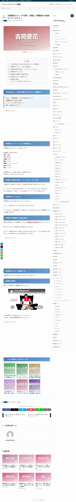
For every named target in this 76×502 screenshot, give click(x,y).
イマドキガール (58, 111)
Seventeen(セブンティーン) (61, 187)
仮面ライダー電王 (59, 247)
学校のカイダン (58, 269)
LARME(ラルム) (58, 162)
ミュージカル (58, 151)
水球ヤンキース (58, 340)
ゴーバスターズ (58, 283)
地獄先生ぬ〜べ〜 (59, 253)
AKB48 (56, 47)
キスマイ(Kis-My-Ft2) (59, 124)
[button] (6, 409)
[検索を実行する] (72, 15)
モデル (5, 20)
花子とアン (57, 331)
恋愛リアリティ (58, 272)
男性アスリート (58, 132)
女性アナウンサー (59, 262)
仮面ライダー (58, 211)
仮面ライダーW (58, 213)
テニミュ (57, 141)
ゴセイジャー (58, 286)
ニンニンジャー (58, 297)
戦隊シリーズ (58, 275)
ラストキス (57, 204)
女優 (56, 259)
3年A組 (56, 33)
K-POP (56, 66)
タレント (57, 135)
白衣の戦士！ (58, 44)
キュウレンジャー (59, 278)
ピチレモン (57, 199)
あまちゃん (57, 309)
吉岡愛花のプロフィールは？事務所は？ (21, 66)
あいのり (57, 108)
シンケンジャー (58, 292)
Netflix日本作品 (58, 77)
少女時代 (57, 74)
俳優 (56, 250)
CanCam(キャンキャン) (60, 157)
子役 (56, 265)
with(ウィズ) (57, 193)
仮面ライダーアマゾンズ (60, 216)
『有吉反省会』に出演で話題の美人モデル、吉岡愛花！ (25, 64)
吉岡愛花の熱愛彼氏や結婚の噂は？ (19, 74)
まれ (56, 325)
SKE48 (56, 90)
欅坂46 (56, 334)
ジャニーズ (57, 121)
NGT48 (56, 80)
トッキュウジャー (59, 294)
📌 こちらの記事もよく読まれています (22, 81)
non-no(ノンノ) (58, 173)
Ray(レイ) (57, 185)
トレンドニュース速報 (11, 4)
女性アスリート (58, 129)
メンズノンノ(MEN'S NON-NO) (62, 201)
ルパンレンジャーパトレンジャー (62, 300)
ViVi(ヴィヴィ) (58, 190)
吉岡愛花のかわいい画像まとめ (18, 76)
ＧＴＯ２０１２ (58, 53)
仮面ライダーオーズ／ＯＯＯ (61, 225)
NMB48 (56, 83)
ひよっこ (57, 317)
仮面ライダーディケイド (60, 233)
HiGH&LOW (57, 60)
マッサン (57, 323)
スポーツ (57, 127)
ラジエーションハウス (60, 39)
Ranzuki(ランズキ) (59, 182)
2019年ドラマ (58, 30)
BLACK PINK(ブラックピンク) (61, 69)
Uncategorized (58, 96)
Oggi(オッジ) (58, 176)
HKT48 (56, 63)
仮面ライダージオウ (59, 230)
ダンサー (57, 138)
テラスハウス (58, 145)
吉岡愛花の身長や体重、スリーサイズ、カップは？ (23, 69)
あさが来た (57, 306)
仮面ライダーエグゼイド (60, 222)
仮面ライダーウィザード (60, 219)
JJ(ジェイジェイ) (59, 159)
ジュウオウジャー (59, 289)
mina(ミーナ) (58, 165)
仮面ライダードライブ (60, 236)
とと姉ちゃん (58, 314)
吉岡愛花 (19, 402)
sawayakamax (10, 440)
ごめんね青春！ (58, 118)
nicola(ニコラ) (58, 171)
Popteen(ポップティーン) (60, 179)
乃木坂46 (57, 207)
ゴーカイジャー (58, 280)
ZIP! (56, 102)
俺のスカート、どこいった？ (61, 41)
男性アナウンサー (59, 343)
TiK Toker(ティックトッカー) (61, 93)
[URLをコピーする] (47, 409)
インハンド (57, 36)
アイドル (57, 105)
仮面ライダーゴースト (60, 227)
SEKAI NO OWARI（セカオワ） (62, 87)
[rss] (71, 1)
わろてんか (57, 328)
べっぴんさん (58, 320)
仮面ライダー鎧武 (59, 244)
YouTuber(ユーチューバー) (61, 99)
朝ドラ (56, 303)
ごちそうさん (58, 311)
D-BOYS (57, 50)
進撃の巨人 (57, 346)
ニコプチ (57, 196)
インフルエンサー (59, 114)
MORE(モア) (58, 168)
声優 (56, 256)
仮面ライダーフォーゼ (60, 241)
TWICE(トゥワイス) (59, 71)
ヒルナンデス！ (58, 148)
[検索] (73, 1)
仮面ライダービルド (59, 239)
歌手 (56, 337)
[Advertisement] (27, 126)
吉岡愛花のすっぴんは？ (16, 71)
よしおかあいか (13, 402)
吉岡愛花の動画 (14, 79)
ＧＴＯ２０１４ (58, 56)
